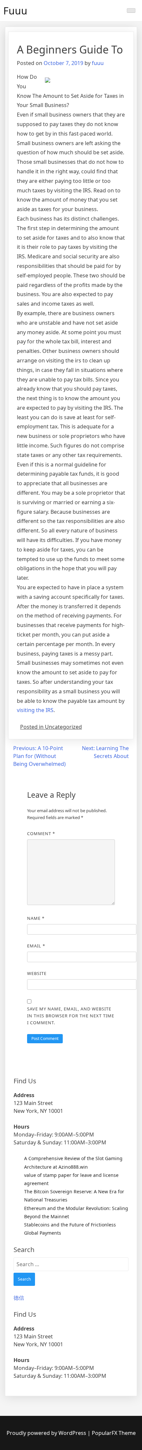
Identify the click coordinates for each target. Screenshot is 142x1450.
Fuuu (15, 10)
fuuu (98, 63)
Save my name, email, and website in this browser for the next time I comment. (70, 1016)
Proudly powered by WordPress (47, 1433)
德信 (19, 1297)
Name (36, 918)
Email (36, 946)
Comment (41, 833)
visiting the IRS (35, 710)
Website (37, 973)
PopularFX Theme (114, 1433)
